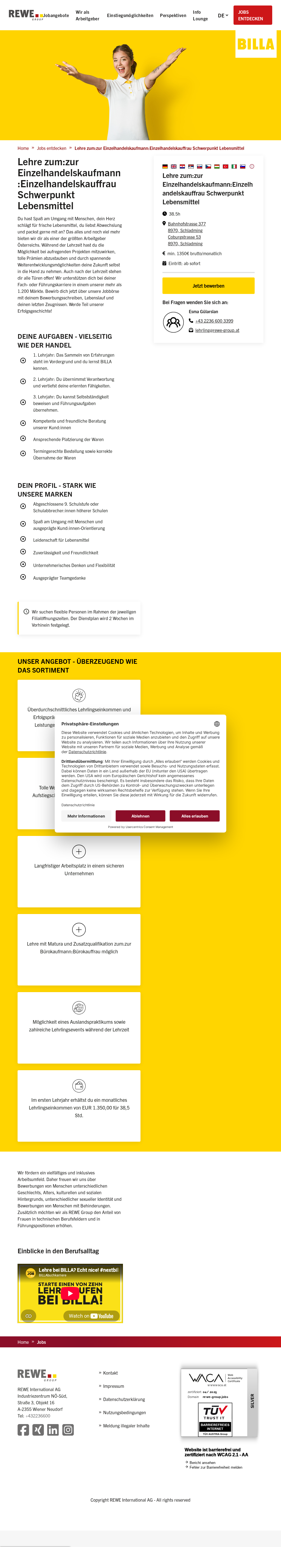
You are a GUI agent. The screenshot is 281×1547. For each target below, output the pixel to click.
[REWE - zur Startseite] (26, 15)
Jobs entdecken (51, 148)
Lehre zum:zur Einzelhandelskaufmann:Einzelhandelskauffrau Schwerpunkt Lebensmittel (159, 148)
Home (23, 148)
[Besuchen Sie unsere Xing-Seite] (38, 1430)
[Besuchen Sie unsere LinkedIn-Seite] (53, 1430)
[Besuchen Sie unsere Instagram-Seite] (68, 1430)
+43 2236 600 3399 (214, 320)
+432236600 (38, 1415)
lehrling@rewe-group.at (217, 330)
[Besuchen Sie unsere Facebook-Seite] (23, 1430)
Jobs (41, 1342)
